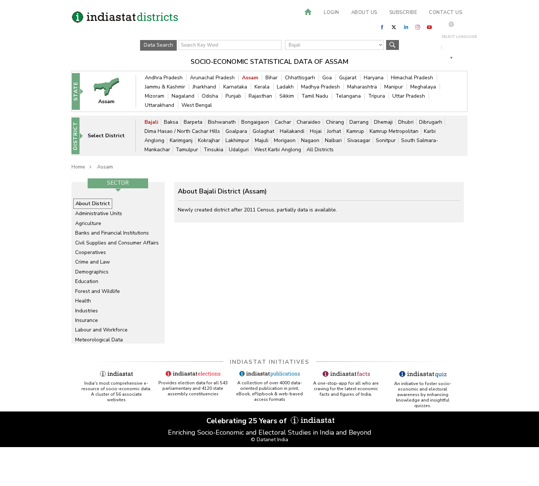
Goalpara (236, 131)
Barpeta (193, 122)
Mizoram (154, 96)
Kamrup (355, 131)
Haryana (374, 77)
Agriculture (88, 223)
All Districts (320, 149)
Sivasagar (358, 140)
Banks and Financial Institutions (112, 232)
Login (331, 12)
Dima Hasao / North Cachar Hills (182, 131)
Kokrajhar (209, 140)
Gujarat (347, 77)
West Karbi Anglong (277, 149)
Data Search (158, 44)
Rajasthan (260, 96)
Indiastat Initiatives (269, 362)
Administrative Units (98, 213)
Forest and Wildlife (97, 291)
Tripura (376, 96)
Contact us (445, 12)
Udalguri (239, 149)
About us (364, 12)
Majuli (261, 140)
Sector (118, 182)
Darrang (358, 122)
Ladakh (285, 86)
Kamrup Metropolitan (394, 131)
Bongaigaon (255, 122)
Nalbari (333, 140)
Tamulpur (187, 149)
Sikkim (286, 96)
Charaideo (308, 122)
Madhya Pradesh (320, 86)
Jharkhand (204, 86)
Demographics (92, 271)
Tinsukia (213, 149)
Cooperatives (90, 252)
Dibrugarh (430, 122)
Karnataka (235, 86)
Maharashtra (362, 86)
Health (83, 300)
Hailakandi (292, 131)
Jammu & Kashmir (165, 86)
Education (86, 281)
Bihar (271, 77)
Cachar (283, 122)
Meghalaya (423, 86)
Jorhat (334, 131)
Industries (86, 310)
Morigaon (285, 140)
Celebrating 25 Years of (247, 421)
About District (93, 203)
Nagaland (183, 96)
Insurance (86, 320)
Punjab (233, 96)
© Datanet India (269, 439)
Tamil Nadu (314, 96)
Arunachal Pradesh (212, 77)
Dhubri (406, 122)
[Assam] (111, 91)
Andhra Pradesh (164, 77)
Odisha (210, 96)
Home (78, 166)
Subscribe (403, 12)
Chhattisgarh (300, 77)
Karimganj (181, 140)
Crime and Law (92, 261)
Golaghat (263, 131)
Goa (327, 77)
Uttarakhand (159, 105)
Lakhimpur (237, 140)
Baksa (171, 122)
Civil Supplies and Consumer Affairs (117, 242)
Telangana (348, 96)
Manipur (393, 86)
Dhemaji (383, 122)
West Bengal (197, 105)
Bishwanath (222, 122)
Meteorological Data (99, 339)
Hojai (316, 131)
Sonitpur (386, 140)
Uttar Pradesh (408, 96)
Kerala (262, 86)
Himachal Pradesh (412, 77)
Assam (250, 77)
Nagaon (310, 140)
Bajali (151, 122)
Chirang (335, 122)
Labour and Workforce (101, 329)
